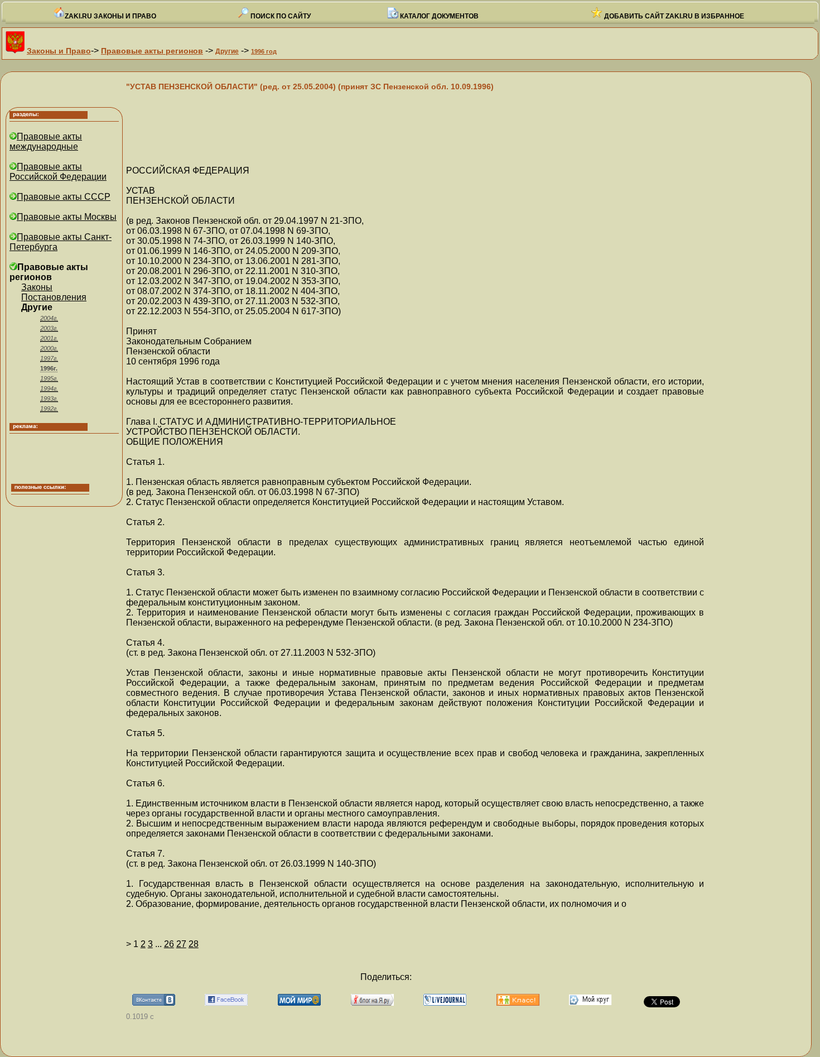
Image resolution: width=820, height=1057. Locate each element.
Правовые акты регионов (152, 50)
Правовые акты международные (45, 141)
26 (169, 944)
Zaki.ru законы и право (110, 16)
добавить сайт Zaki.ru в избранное (673, 16)
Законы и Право (59, 50)
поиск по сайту (280, 16)
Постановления (53, 297)
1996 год (264, 51)
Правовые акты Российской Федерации (58, 171)
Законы (36, 287)
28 (194, 944)
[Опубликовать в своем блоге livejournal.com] (444, 1002)
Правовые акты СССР (63, 196)
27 (181, 944)
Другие (227, 51)
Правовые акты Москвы (67, 217)
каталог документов (438, 16)
